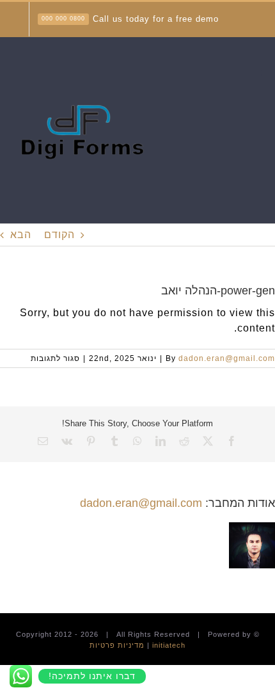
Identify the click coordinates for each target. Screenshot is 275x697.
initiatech (168, 645)
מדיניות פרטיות (117, 645)
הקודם (59, 234)
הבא (20, 234)
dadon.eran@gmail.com (226, 358)
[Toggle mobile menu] (268, 71)
